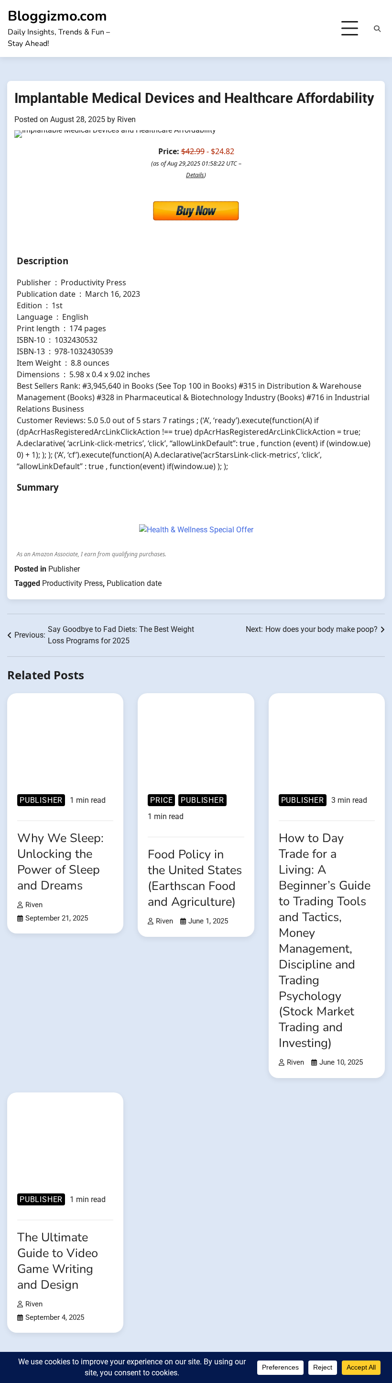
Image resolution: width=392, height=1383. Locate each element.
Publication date (134, 583)
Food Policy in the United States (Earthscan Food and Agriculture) (195, 878)
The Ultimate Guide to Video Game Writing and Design (57, 1261)
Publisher (64, 568)
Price (161, 800)
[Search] (377, 29)
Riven (126, 119)
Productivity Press (72, 583)
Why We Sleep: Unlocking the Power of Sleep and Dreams (60, 862)
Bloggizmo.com (57, 16)
